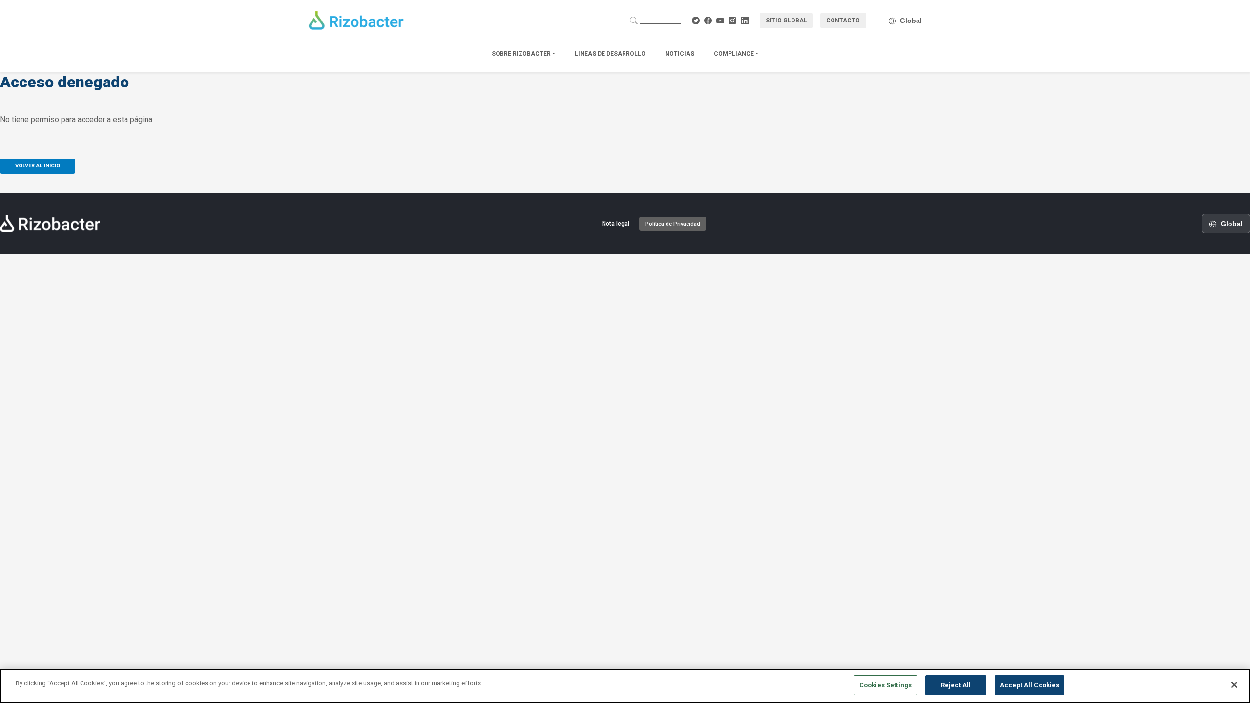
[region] (625, 686)
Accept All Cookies (1029, 685)
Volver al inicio (37, 166)
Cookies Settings (885, 685)
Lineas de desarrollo (610, 53)
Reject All (956, 685)
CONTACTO (843, 20)
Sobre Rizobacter (522, 53)
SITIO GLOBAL (786, 20)
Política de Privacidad (672, 224)
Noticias (679, 53)
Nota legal (615, 223)
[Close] (1234, 685)
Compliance (734, 53)
